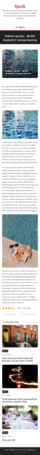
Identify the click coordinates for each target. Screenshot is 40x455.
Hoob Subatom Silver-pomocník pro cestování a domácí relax (19, 400)
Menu (22, 27)
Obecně (5, 291)
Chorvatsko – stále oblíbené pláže (30, 314)
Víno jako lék (8, 440)
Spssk (20, 6)
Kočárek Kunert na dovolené (12, 314)
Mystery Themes (20, 452)
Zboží (8, 63)
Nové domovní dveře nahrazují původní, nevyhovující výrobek (17, 359)
